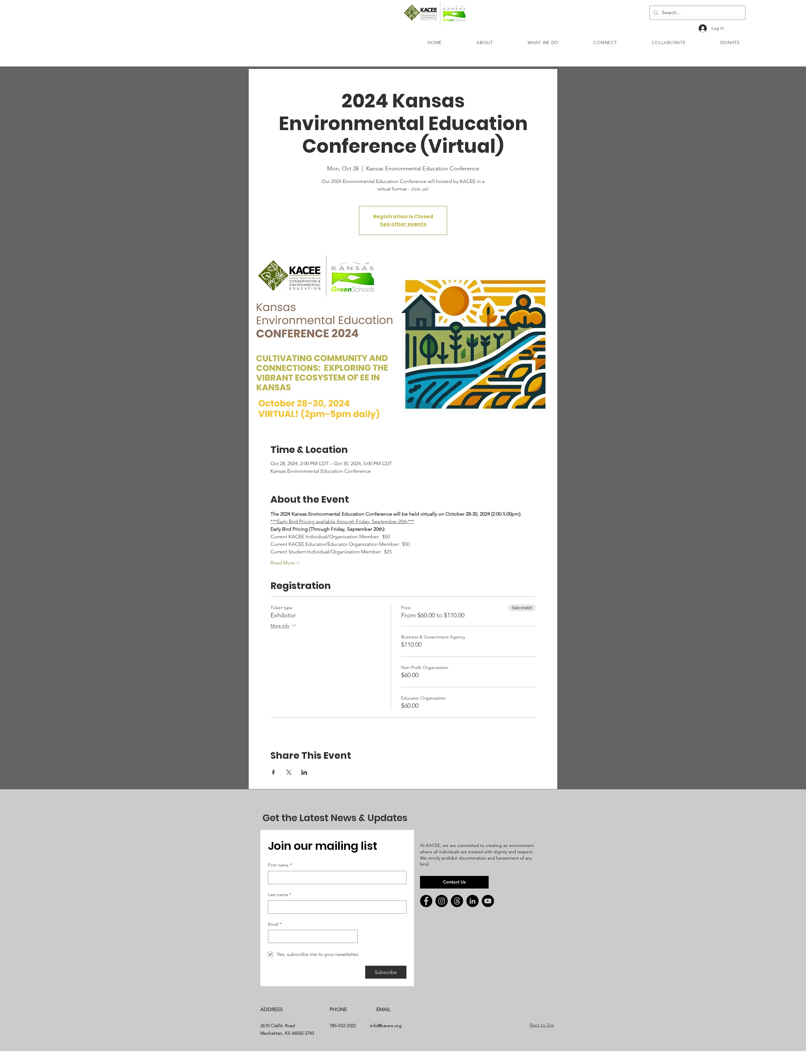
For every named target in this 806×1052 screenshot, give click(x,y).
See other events (403, 224)
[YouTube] (488, 901)
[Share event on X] (289, 772)
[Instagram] (441, 901)
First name (280, 865)
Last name (279, 894)
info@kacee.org (386, 1025)
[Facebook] (426, 901)
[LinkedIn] (472, 901)
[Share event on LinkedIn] (304, 772)
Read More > (285, 563)
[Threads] (457, 901)
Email (274, 924)
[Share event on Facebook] (273, 772)
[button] (484, 43)
